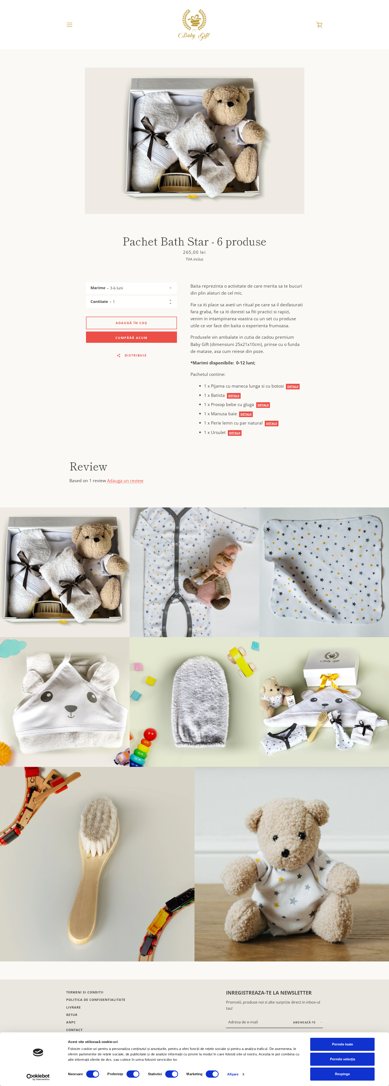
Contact (74, 1030)
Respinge (342, 1074)
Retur (71, 1015)
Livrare (73, 1007)
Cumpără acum (131, 338)
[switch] (133, 1074)
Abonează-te (305, 1022)
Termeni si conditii (85, 992)
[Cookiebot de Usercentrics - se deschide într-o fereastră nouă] (38, 1077)
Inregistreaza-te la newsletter (269, 992)
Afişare (233, 1074)
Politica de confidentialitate (95, 999)
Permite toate (342, 1044)
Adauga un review (125, 480)
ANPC (71, 1022)
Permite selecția (342, 1059)
